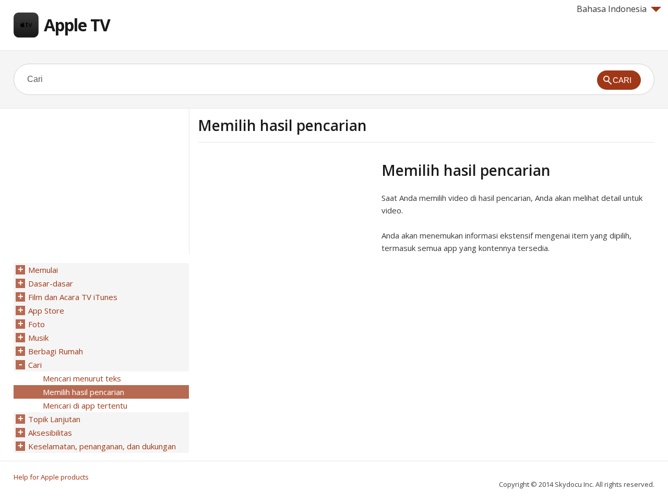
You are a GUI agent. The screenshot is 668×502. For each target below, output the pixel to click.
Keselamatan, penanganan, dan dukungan (102, 446)
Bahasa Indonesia (612, 9)
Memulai (43, 270)
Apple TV (77, 25)
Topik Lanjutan (54, 419)
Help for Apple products (51, 477)
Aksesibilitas (50, 432)
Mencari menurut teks (82, 378)
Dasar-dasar (50, 283)
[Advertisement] (285, 234)
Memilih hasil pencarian (83, 392)
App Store (46, 310)
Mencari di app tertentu (85, 405)
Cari (35, 365)
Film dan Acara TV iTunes (72, 297)
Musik (38, 337)
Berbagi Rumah (55, 351)
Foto (36, 324)
